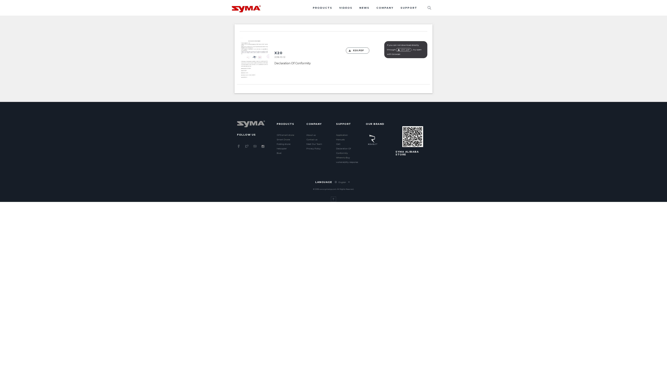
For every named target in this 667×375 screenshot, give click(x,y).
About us (311, 135)
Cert (338, 144)
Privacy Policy (313, 148)
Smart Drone (283, 139)
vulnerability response (347, 162)
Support (409, 7)
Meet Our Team (314, 144)
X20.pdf (358, 50)
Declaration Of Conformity (292, 63)
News (364, 7)
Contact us (311, 139)
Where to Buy (343, 157)
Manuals (340, 139)
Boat (279, 153)
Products (322, 7)
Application (342, 135)
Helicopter (282, 148)
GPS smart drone (285, 135)
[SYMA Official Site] (246, 8)
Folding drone (283, 144)
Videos (345, 7)
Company (385, 7)
